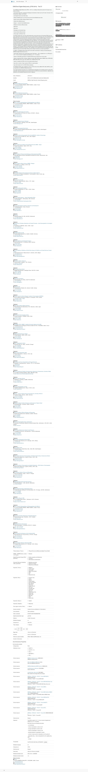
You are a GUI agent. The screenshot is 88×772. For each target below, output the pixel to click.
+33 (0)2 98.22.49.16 (19, 326)
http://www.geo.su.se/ (19, 519)
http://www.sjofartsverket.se (20, 528)
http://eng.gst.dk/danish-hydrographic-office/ (23, 201)
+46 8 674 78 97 (18, 518)
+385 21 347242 (18, 191)
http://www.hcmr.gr (18, 301)
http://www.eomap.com (19, 236)
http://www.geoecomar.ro (19, 417)
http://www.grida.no (18, 291)
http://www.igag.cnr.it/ (19, 158)
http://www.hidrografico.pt (19, 348)
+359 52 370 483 (18, 138)
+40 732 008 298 (18, 500)
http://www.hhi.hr (18, 192)
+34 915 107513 (18, 317)
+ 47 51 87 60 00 (18, 545)
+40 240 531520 (18, 208)
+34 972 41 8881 (18, 182)
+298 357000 (17, 364)
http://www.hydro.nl (18, 493)
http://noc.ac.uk (17, 425)
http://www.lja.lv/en (18, 389)
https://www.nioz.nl (18, 434)
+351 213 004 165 (18, 535)
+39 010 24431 (17, 355)
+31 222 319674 (18, 433)
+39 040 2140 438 (18, 459)
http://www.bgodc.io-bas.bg (20, 140)
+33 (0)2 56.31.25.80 (19, 87)
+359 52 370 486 (18, 137)
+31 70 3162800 (18, 491)
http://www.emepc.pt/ (19, 538)
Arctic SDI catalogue (20, 1)
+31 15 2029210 (18, 380)
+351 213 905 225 (18, 537)
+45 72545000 (17, 199)
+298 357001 (17, 365)
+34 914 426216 (18, 337)
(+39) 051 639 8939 (18, 167)
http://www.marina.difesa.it (20, 357)
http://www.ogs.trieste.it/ (19, 460)
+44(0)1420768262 (18, 450)
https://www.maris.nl (18, 382)
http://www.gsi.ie (18, 274)
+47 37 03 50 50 (18, 290)
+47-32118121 (17, 441)
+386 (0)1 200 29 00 (18, 263)
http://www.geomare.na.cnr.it (20, 149)
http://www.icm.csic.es (19, 310)
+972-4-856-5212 (18, 226)
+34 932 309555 (18, 309)
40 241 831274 (17, 406)
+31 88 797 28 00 (18, 484)
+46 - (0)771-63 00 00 (19, 526)
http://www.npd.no (18, 547)
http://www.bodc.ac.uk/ (19, 130)
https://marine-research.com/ (20, 501)
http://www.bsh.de (18, 245)
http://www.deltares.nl (19, 218)
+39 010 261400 (18, 356)
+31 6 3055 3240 (18, 281)
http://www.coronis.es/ (19, 183)
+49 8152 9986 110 (18, 235)
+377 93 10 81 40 (18, 115)
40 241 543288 (17, 405)
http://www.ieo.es (18, 319)
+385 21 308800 (18, 190)
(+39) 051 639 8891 (18, 165)
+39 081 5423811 (18, 147)
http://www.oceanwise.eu (19, 451)
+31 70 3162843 (18, 492)
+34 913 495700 (18, 336)
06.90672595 (17, 156)
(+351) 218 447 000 (18, 474)
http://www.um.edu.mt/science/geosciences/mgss (24, 373)
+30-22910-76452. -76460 (20, 298)
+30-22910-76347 (18, 299)
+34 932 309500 (18, 308)
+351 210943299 (18, 346)
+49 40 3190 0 (17, 243)
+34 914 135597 (18, 318)
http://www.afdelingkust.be (20, 256)
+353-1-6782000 (18, 271)
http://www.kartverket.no (19, 443)
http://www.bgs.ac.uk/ (19, 123)
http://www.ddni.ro (18, 210)
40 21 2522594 (17, 414)
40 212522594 (17, 416)
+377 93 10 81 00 (18, 114)
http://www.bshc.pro (18, 116)
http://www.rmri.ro (18, 407)
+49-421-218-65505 (18, 397)
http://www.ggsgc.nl (18, 282)
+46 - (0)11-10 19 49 (19, 527)
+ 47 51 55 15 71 (18, 546)
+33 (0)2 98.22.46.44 (19, 328)
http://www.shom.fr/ (18, 88)
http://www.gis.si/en (18, 264)
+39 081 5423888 (18, 148)
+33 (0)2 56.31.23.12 (19, 86)
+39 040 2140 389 (18, 458)
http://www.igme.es (18, 338)
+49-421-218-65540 (18, 396)
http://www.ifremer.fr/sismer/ (20, 329)
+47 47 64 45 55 (18, 289)
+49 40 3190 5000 (18, 244)
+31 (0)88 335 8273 (18, 217)
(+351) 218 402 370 (18, 475)
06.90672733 (17, 157)
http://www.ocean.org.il (19, 228)
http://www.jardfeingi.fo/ (19, 366)
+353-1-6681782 (18, 272)
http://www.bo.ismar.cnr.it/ (19, 168)
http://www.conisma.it (19, 175)
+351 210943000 (18, 345)
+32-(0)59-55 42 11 (18, 253)
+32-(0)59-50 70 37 (18, 255)
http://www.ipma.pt (18, 477)
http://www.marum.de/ (19, 398)
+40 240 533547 (18, 209)
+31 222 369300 (18, 432)
